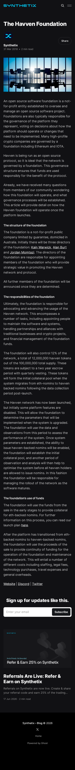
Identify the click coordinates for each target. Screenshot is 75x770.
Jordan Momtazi (22, 252)
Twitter (37, 584)
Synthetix (10, 45)
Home (38, 736)
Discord (23, 584)
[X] (37, 729)
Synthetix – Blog (32, 723)
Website (9, 584)
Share (64, 40)
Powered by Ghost (37, 743)
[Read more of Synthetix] (8, 36)
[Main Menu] (69, 5)
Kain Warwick (41, 247)
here (24, 525)
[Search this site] (62, 5)
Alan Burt (60, 247)
